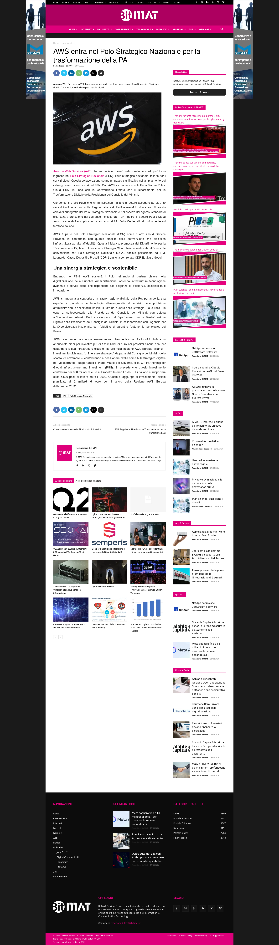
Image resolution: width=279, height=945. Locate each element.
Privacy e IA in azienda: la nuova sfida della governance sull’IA (207, 483)
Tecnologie (143, 29)
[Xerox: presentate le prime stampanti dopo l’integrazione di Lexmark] (181, 576)
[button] (222, 29)
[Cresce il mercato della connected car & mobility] (109, 610)
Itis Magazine (100, 2)
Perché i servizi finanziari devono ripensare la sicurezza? (207, 727)
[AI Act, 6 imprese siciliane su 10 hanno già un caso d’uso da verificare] (181, 428)
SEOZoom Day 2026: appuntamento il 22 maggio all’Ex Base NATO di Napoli (70, 552)
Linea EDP (88, 2)
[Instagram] (202, 2)
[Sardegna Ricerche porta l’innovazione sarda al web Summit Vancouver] (148, 572)
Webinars (205, 29)
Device (56, 842)
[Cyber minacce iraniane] (109, 572)
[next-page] (60, 637)
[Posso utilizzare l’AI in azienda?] (181, 447)
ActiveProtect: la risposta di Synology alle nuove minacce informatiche (67, 589)
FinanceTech (60, 876)
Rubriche (58, 847)
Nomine (57, 832)
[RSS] (212, 2)
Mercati (57, 828)
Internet (86, 29)
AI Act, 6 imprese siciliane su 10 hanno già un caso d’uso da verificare (207, 425)
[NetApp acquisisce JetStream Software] (181, 355)
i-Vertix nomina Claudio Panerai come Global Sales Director (208, 371)
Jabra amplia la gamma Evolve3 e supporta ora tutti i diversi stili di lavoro (208, 554)
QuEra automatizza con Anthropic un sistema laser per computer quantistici (148, 857)
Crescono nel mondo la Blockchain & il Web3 (77, 429)
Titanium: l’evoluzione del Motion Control (195, 249)
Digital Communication (69, 857)
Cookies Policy (185, 935)
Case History (123, 29)
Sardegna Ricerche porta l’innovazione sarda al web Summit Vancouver (146, 589)
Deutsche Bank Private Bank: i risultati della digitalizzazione (205, 707)
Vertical (178, 29)
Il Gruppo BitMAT (218, 935)
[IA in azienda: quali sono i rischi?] (181, 505)
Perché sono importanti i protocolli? (192, 209)
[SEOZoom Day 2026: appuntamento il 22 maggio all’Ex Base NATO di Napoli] (70, 534)
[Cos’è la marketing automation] (148, 499)
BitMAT (56, 2)
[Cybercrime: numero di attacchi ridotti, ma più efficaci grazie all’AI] (109, 499)
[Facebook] (196, 2)
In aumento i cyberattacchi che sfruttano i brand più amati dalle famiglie (145, 627)
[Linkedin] (207, 2)
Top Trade (76, 2)
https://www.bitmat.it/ (85, 452)
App (191, 29)
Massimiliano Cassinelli (202, 449)
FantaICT (61, 866)
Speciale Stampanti (162, 2)
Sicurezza (103, 29)
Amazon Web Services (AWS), (73, 171)
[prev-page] (55, 637)
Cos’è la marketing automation (145, 514)
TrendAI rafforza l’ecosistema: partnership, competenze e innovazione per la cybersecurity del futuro (198, 119)
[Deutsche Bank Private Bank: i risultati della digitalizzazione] (181, 710)
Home (56, 43)
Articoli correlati (63, 481)
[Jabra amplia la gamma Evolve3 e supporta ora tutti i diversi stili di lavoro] (181, 557)
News (71, 29)
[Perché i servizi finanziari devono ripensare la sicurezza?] (181, 729)
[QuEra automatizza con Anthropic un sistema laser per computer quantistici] (121, 860)
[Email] (93, 73)
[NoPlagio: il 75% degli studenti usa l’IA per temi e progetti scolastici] (148, 534)
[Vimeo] (223, 2)
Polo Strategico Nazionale (86, 176)
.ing (55, 871)
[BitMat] (139, 15)
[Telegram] (86, 73)
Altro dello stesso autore (88, 481)
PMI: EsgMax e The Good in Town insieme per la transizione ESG (140, 431)
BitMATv (65, 2)
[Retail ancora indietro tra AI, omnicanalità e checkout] (121, 841)
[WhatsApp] (79, 73)
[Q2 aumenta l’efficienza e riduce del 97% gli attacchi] (70, 499)
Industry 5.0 (114, 2)
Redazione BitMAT (64, 66)
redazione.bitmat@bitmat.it (125, 923)
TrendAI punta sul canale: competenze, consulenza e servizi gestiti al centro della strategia (196, 166)
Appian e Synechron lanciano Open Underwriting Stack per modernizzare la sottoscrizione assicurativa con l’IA (209, 686)
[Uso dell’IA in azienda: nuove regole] (181, 467)
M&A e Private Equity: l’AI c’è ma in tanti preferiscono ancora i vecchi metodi (208, 767)
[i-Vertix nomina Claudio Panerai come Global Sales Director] (181, 374)
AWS (64, 396)
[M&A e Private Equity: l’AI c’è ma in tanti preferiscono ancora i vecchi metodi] (181, 770)
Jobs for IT (62, 852)
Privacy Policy (201, 935)
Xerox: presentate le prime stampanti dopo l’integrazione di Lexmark (208, 573)
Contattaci (177, 2)
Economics (62, 861)
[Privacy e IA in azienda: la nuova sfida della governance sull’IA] (181, 486)
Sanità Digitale (128, 2)
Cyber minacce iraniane (103, 586)
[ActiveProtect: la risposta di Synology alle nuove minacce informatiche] (70, 572)
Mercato (161, 29)
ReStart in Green (144, 2)
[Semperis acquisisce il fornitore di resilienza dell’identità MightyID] (109, 534)
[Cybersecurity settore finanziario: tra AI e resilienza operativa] (70, 610)
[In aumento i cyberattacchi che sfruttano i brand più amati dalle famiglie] (148, 610)
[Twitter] (218, 2)
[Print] (101, 73)
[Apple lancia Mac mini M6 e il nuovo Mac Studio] (181, 538)
